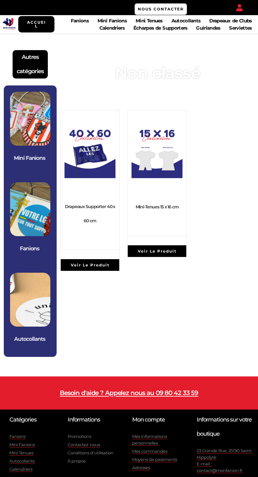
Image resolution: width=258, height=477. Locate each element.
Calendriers (112, 28)
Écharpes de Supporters (160, 28)
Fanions (80, 21)
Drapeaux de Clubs (230, 21)
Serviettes (240, 28)
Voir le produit (90, 265)
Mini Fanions (112, 21)
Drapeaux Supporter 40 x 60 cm (90, 214)
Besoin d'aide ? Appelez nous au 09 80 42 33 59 (129, 393)
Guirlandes (208, 28)
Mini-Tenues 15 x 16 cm (157, 207)
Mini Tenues (149, 21)
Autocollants (186, 21)
